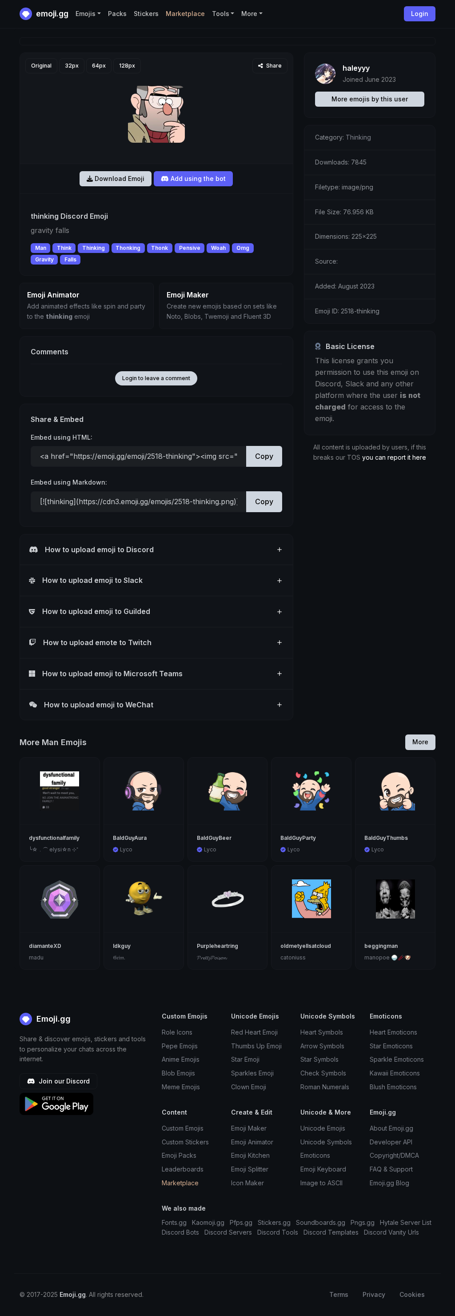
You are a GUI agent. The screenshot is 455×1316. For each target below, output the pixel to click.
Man (40, 248)
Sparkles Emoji (252, 1073)
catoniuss (293, 957)
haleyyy (356, 68)
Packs (117, 13)
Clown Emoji (248, 1087)
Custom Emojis (183, 1128)
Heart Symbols (321, 1032)
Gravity (44, 259)
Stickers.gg (274, 1222)
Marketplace (185, 13)
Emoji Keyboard (323, 1169)
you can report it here (394, 457)
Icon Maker (247, 1183)
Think (64, 248)
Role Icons (177, 1032)
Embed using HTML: (61, 437)
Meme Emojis (181, 1087)
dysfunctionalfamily (54, 838)
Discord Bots (180, 1232)
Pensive (189, 248)
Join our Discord (63, 1081)
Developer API (391, 1142)
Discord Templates (331, 1232)
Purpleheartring (217, 946)
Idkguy (122, 946)
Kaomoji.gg (208, 1222)
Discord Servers (228, 1232)
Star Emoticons (391, 1046)
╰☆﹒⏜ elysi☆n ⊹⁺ (53, 849)
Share (273, 65)
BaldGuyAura (130, 838)
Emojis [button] (86, 13)
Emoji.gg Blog (389, 1183)
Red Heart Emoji (254, 1032)
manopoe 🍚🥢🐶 (387, 957)
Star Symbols (319, 1059)
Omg (242, 248)
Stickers (146, 13)
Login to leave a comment (156, 378)
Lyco (126, 849)
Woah (218, 248)
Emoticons (315, 1155)
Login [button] (419, 13)
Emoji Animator (252, 1142)
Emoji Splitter (249, 1169)
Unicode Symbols (326, 1142)
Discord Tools (277, 1232)
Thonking (128, 248)
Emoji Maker (249, 1128)
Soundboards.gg (320, 1222)
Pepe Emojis (180, 1046)
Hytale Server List (405, 1222)
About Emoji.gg (391, 1128)
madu (36, 957)
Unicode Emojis (322, 1128)
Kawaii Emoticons (395, 1073)
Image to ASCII (321, 1183)
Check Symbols (323, 1073)
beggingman (381, 946)
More (420, 742)
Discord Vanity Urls (391, 1232)
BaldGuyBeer (214, 838)
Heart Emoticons (393, 1032)
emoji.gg (51, 13)
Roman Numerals (324, 1087)
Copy (264, 456)
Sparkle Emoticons (397, 1059)
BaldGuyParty (298, 838)
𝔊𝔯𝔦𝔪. (119, 957)
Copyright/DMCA (394, 1155)
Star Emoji (245, 1059)
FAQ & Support (391, 1169)
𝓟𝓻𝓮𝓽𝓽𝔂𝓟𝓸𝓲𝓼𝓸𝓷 (211, 957)
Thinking (93, 248)
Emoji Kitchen (250, 1155)
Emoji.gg (52, 1018)
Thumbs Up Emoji (256, 1046)
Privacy (374, 1294)
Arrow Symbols (322, 1046)
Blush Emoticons (393, 1087)
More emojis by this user (369, 99)
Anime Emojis (181, 1059)
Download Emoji (118, 178)
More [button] (249, 13)
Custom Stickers (185, 1142)
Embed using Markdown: (69, 482)
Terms (338, 1294)
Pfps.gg (241, 1222)
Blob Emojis (178, 1073)
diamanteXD (45, 946)
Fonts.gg (174, 1222)
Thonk (159, 248)
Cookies (412, 1294)
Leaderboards (183, 1169)
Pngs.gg (363, 1222)
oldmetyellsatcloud (305, 946)
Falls (70, 259)
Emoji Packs (179, 1155)
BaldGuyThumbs (386, 838)
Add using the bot (197, 178)
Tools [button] (220, 13)
